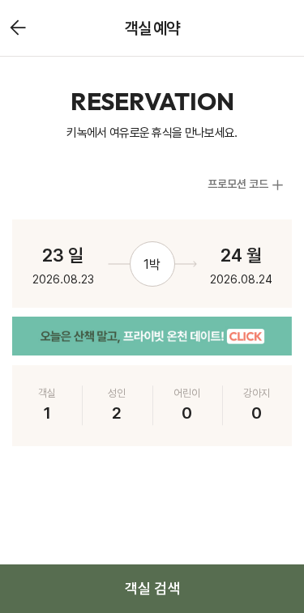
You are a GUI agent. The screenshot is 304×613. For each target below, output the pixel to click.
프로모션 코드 (238, 183)
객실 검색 (152, 588)
